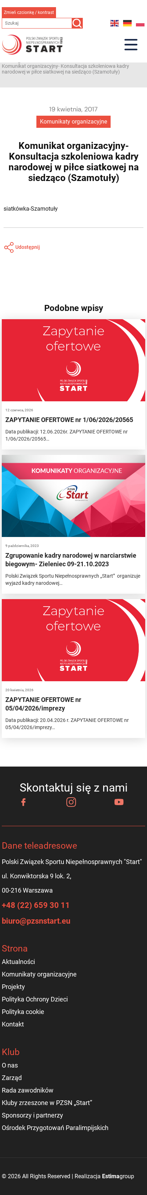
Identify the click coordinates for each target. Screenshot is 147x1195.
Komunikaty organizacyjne (73, 121)
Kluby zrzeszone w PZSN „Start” (47, 1102)
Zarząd (12, 1077)
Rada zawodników (28, 1090)
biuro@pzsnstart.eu (36, 921)
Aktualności (18, 961)
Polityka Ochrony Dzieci (35, 999)
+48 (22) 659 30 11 (36, 905)
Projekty (13, 986)
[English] (115, 23)
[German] (127, 23)
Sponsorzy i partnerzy (32, 1115)
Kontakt (13, 1024)
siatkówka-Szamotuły (31, 208)
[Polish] (140, 23)
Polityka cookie (23, 1011)
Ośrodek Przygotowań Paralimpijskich (55, 1127)
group (118, 1176)
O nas (10, 1065)
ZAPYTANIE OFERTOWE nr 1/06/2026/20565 (69, 419)
